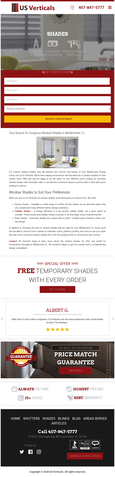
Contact (13, 241)
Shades (48, 418)
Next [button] (112, 313)
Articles (58, 423)
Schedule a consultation (85, 456)
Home (15, 418)
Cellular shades (23, 211)
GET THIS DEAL (57, 289)
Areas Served (95, 418)
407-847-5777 (91, 7)
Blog (76, 418)
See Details (75, 370)
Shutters (31, 418)
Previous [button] (2, 313)
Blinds (63, 418)
